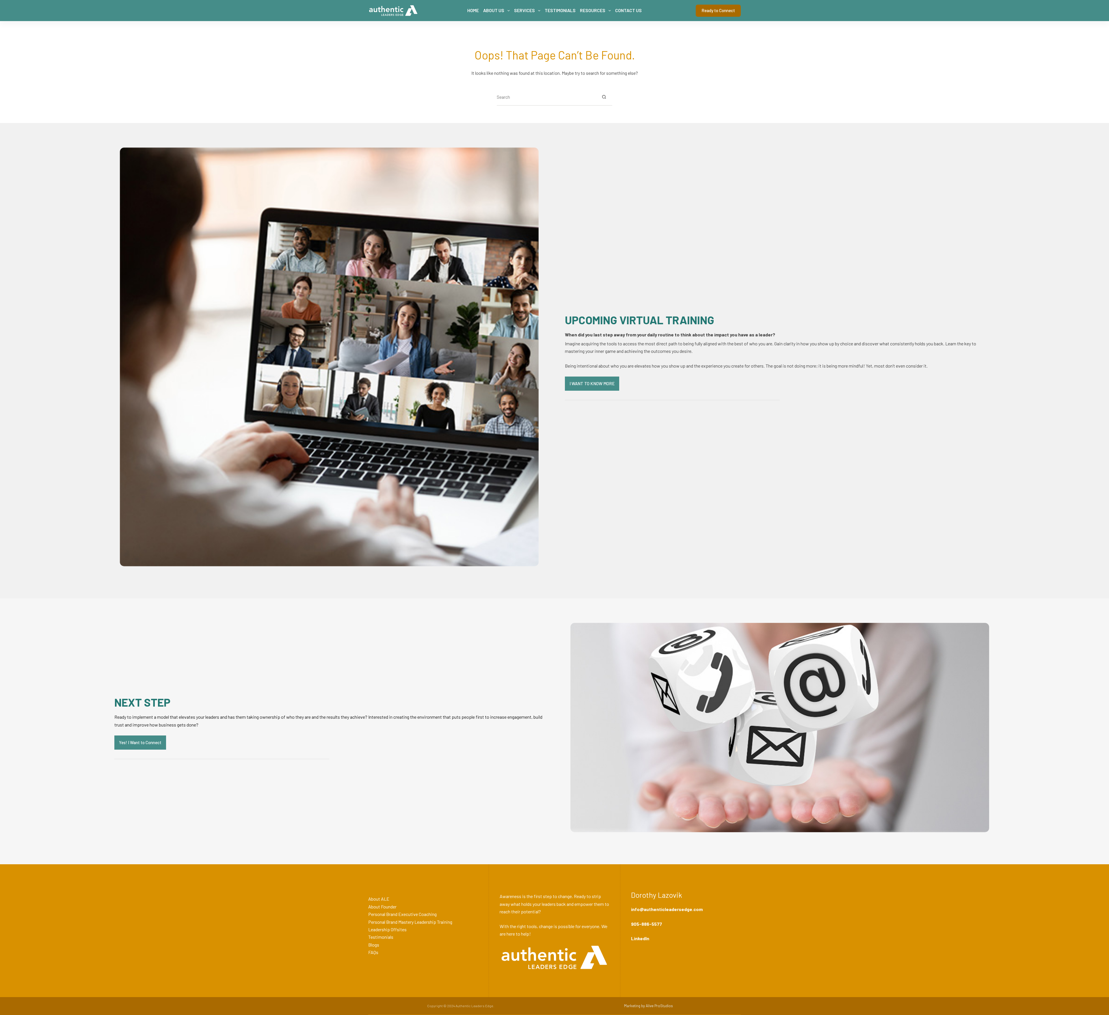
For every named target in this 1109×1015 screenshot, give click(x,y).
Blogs (373, 944)
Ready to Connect (718, 10)
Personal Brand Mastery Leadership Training (410, 922)
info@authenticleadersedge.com (667, 909)
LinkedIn (640, 938)
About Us (493, 10)
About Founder (382, 906)
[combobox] (546, 96)
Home (473, 10)
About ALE (378, 899)
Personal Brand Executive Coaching (402, 914)
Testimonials (560, 10)
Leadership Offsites (387, 929)
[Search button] (604, 96)
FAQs (373, 952)
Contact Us (628, 10)
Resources (592, 10)
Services (524, 10)
